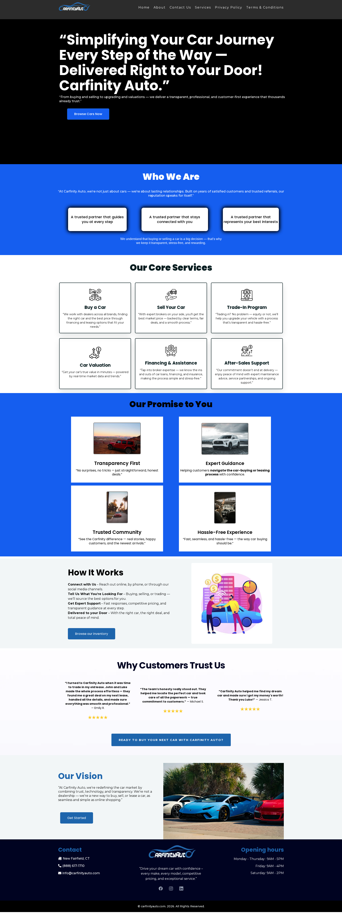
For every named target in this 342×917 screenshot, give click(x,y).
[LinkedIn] (181, 888)
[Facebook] (161, 888)
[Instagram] (171, 888)
